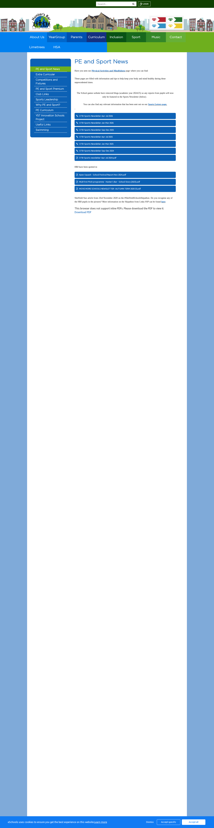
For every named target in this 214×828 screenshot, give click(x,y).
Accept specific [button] (168, 822)
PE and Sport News (48, 69)
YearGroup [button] (57, 37)
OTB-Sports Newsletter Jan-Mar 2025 (96, 144)
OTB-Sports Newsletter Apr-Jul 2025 (96, 137)
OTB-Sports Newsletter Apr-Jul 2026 (96, 116)
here (163, 202)
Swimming (42, 130)
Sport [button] (136, 37)
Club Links (42, 94)
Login (146, 4)
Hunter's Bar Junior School (41, 21)
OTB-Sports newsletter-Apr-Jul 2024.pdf (97, 158)
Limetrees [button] (37, 47)
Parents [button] (76, 37)
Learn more (100, 822)
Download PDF (83, 212)
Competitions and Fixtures (47, 82)
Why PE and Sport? (48, 105)
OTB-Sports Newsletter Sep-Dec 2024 (96, 151)
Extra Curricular (45, 74)
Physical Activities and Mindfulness (108, 71)
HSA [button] (56, 47)
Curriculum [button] (96, 37)
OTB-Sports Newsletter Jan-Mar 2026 (96, 123)
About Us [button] (37, 37)
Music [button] (156, 37)
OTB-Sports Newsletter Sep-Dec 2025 (96, 130)
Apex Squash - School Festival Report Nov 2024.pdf (102, 175)
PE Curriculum (44, 110)
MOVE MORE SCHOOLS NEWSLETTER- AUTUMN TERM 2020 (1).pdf (110, 189)
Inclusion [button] (116, 37)
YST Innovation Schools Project (50, 117)
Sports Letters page (157, 104)
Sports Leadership (47, 99)
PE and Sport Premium (50, 89)
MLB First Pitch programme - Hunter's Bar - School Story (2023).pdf (109, 182)
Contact (176, 37)
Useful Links (43, 124)
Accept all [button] (193, 822)
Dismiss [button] (150, 822)
